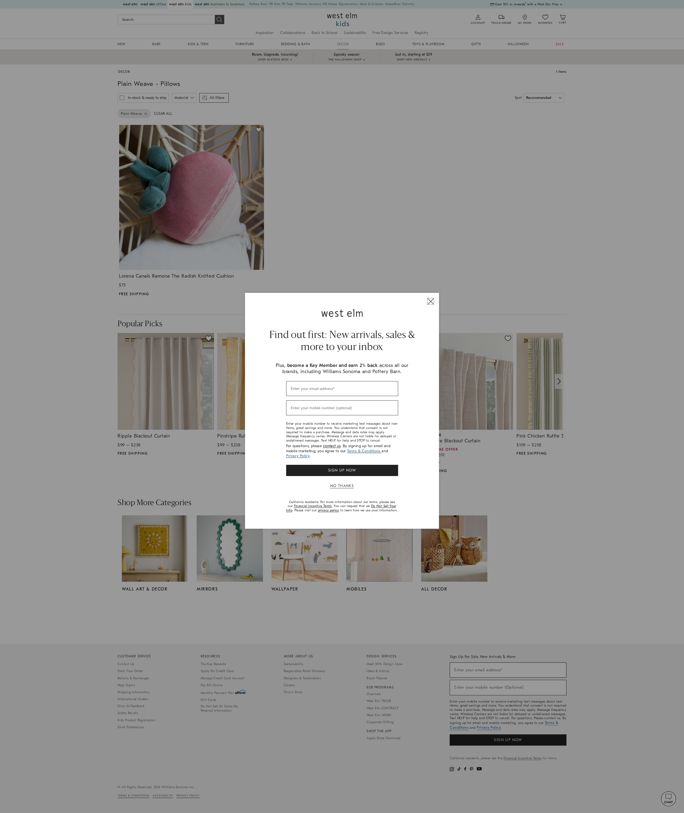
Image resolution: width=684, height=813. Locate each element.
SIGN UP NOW (342, 470)
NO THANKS (342, 486)
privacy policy (328, 510)
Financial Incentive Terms (313, 506)
